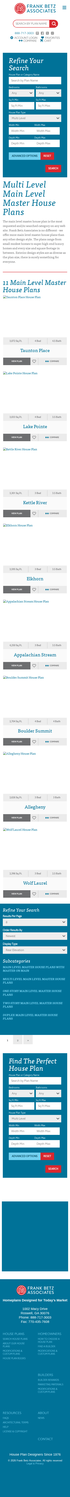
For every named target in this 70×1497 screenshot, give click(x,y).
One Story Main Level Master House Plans (32, 992)
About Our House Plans (14, 1345)
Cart (47, 41)
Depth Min (14, 137)
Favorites (52, 38)
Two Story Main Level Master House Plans (33, 1004)
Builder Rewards (48, 1380)
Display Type (10, 944)
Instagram (52, 33)
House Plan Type (17, 112)
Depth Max (39, 137)
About (43, 1412)
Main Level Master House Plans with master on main (33, 968)
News (41, 1418)
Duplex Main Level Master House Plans (30, 1016)
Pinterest (37, 33)
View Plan (16, 361)
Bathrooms (41, 87)
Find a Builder (46, 1346)
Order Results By (12, 930)
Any (14, 93)
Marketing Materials (50, 1384)
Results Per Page (12, 916)
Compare (30, 41)
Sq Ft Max (41, 99)
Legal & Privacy (35, 1463)
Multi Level (19, 118)
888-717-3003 (24, 33)
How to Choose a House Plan (49, 1341)
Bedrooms (14, 87)
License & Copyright (15, 1431)
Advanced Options (25, 156)
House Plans (13, 1333)
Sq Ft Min (13, 99)
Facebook (42, 33)
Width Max (39, 125)
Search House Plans (15, 1339)
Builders (45, 1374)
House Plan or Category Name (24, 74)
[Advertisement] (35, 1236)
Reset (47, 156)
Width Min (14, 125)
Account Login (26, 38)
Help (5, 1427)
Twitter (47, 33)
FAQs (6, 1418)
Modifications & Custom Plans (12, 1352)
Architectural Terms (16, 1422)
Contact (45, 1439)
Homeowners (49, 1333)
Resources (12, 1412)
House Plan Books (14, 1358)
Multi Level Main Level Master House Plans (34, 980)
